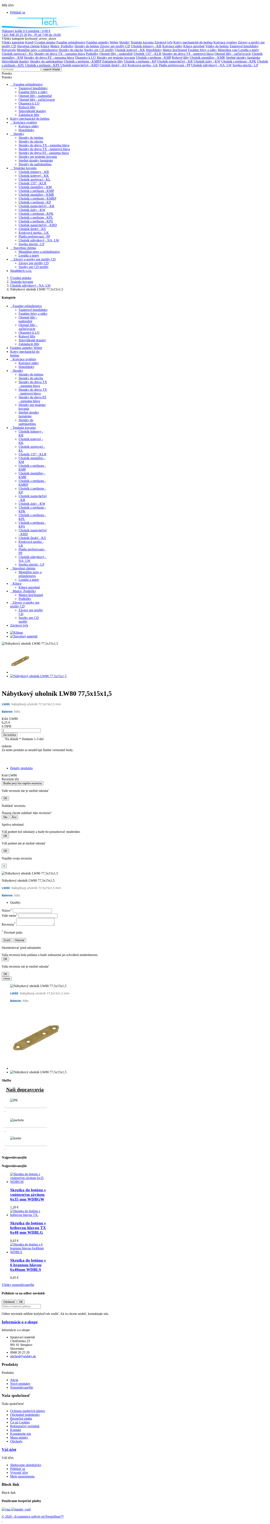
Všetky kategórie (13, 42)
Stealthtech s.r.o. (21, 270)
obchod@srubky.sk (23, 1356)
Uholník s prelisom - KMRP (82, 61)
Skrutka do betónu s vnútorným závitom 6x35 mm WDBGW (28, 1194)
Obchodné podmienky (25, 1414)
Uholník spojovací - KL (17, 54)
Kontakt (15, 1430)
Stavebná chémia (28, 46)
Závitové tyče (163, 42)
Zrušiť (7, 940)
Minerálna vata (228, 50)
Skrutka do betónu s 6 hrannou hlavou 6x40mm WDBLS (28, 1265)
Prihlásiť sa (17, 1469)
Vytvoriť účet (19, 1472)
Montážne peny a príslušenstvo (37, 50)
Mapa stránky (19, 1437)
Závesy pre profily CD (115, 46)
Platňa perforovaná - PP (174, 65)
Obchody (16, 1441)
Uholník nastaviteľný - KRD (79, 65)
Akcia (14, 1380)
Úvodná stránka (44, 42)
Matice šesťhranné (175, 50)
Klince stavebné (194, 46)
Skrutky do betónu (86, 46)
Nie (5, 817)
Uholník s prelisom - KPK (238, 61)
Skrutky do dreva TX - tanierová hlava (188, 54)
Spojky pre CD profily (99, 50)
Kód (5, 775)
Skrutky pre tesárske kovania (116, 57)
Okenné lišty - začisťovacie (233, 54)
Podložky (92, 54)
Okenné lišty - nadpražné (116, 54)
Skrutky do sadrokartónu (46, 61)
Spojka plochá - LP (245, 65)
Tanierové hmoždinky (244, 46)
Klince (44, 46)
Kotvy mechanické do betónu (193, 42)
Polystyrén (9, 50)
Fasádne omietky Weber (102, 42)
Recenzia (8, 924)
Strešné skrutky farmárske (243, 57)
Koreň (29, 42)
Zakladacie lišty (112, 61)
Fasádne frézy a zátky (202, 50)
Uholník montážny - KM (35, 187)
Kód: (5, 718)
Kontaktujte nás (20, 1433)
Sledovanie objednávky (25, 1465)
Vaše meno (10, 915)
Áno (14, 817)
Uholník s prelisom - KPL (36, 217)
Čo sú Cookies (20, 1422)
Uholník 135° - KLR (147, 54)
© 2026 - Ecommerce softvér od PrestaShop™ (33, 1516)
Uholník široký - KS (113, 65)
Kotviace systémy (225, 42)
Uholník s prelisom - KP (140, 61)
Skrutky (124, 42)
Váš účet (9, 1449)
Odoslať (19, 940)
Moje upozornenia (22, 1476)
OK (5, 798)
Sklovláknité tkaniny (15, 61)
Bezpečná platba (21, 1418)
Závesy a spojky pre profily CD (35, 259)
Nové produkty (20, 1383)
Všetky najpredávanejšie (18, 1285)
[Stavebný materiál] (23, 636)
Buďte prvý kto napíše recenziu (22, 783)
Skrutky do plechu (71, 50)
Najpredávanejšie (21, 1387)
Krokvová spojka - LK (143, 65)
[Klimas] (16, 632)
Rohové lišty (180, 57)
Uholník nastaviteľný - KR (175, 61)
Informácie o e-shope (20, 1322)
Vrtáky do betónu (217, 46)
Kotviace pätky (172, 46)
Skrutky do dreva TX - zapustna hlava (59, 54)
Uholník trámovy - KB (146, 46)
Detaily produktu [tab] (21, 768)
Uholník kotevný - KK (130, 50)
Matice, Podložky (62, 46)
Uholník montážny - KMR (207, 57)
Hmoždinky (154, 50)
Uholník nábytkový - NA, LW (211, 65)
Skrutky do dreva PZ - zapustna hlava (49, 57)
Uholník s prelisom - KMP (153, 57)
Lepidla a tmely (248, 50)
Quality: (15, 902)
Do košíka (9, 735)
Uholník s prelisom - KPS (42, 65)
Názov (7, 910)
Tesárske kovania (142, 42)
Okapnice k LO (85, 57)
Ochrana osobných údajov (27, 1411)
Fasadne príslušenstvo (70, 42)
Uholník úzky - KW (207, 61)
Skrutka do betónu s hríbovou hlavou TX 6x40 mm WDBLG (28, 1228)
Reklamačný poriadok (24, 1426)
